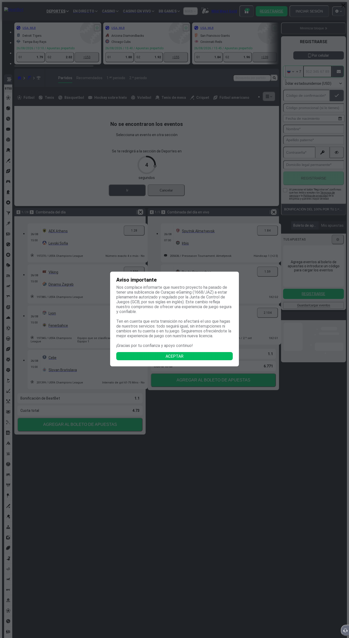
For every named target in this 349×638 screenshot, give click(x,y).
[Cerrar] (343, 6)
